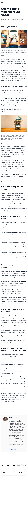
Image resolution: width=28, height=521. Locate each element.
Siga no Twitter (12, 449)
